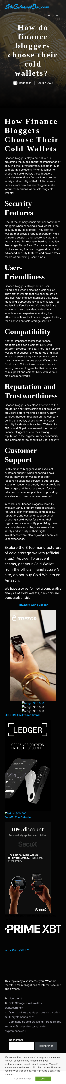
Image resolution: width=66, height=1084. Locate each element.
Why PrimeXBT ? (17, 950)
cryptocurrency (14, 1007)
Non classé (15, 998)
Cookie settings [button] (22, 1078)
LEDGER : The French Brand (22, 715)
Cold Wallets (34, 1003)
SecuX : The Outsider (18, 817)
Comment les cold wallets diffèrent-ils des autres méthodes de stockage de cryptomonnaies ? (33, 1026)
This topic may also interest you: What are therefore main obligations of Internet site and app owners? (33, 985)
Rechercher (16, 1039)
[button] (49, 14)
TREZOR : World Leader (33, 604)
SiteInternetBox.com (27, 7)
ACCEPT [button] (43, 1078)
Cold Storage (17, 1003)
